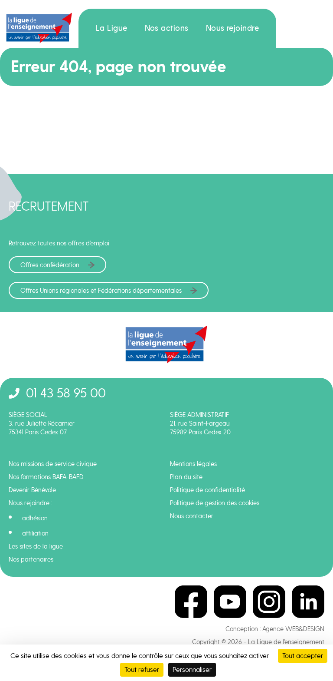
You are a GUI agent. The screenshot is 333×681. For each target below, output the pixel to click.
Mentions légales (193, 464)
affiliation (35, 533)
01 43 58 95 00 (66, 392)
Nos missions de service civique (53, 464)
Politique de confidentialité (207, 490)
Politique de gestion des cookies (214, 503)
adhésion (35, 518)
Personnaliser (192, 669)
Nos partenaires (31, 559)
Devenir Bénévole (32, 490)
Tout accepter (302, 655)
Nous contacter (191, 516)
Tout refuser (141, 669)
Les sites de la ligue (36, 546)
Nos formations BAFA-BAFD (46, 477)
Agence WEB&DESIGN (293, 629)
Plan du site (186, 477)
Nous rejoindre (232, 28)
